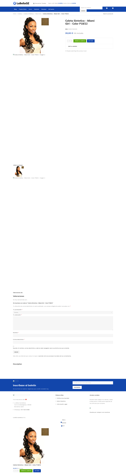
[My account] (112, 3)
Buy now (37, 470)
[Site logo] (21, 3)
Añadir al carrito (80, 40)
